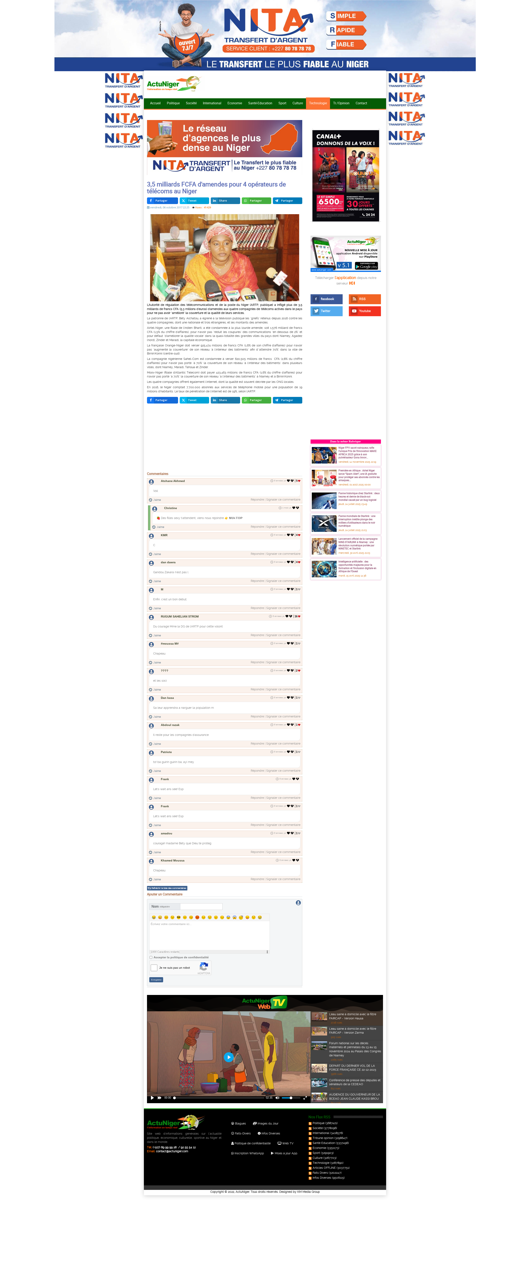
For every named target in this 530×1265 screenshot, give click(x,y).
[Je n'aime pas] (292, 480)
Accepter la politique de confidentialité (181, 957)
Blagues (240, 1123)
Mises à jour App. (286, 1153)
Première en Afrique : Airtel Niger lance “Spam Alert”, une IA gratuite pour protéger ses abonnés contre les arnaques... (359, 475)
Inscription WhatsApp (249, 1153)
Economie (235, 103)
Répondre (257, 499)
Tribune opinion (323, 1138)
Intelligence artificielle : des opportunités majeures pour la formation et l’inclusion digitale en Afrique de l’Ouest (357, 566)
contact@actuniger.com (172, 1151)
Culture (298, 103)
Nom (161, 906)
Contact (361, 103)
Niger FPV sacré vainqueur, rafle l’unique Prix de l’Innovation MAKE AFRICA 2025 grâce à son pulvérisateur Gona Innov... (357, 452)
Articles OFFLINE (324, 1167)
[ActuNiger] (176, 83)
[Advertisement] (224, 439)
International (212, 103)
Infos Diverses (270, 1133)
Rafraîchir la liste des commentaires (169, 888)
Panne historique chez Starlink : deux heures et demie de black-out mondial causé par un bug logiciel (359, 496)
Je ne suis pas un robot (174, 967)
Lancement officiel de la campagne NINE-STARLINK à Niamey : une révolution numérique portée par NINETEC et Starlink (357, 543)
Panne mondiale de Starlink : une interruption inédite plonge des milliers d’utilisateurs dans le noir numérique (356, 520)
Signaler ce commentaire (283, 499)
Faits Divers (320, 1172)
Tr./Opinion (341, 103)
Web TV (287, 1143)
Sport (282, 103)
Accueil (155, 103)
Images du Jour (267, 1123)
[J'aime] (288, 480)
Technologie (318, 103)
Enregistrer (156, 980)
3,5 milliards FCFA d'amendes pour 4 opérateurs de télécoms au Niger (216, 187)
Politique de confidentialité (252, 1143)
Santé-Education (260, 103)
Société (191, 103)
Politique (173, 103)
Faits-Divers (242, 1133)
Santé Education (324, 1143)
